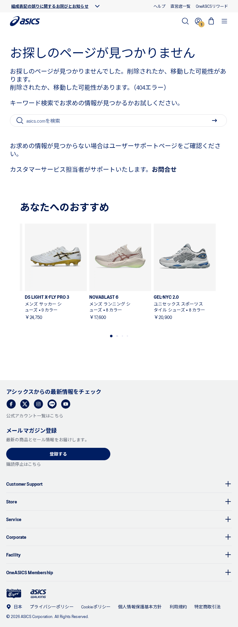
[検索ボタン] (214, 120)
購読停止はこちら (23, 464)
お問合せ (164, 169)
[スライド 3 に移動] (122, 336)
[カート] (211, 21)
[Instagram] (38, 404)
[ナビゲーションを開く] (224, 21)
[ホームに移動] (25, 21)
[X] (25, 404)
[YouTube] (66, 404)
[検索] (185, 21)
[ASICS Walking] (38, 594)
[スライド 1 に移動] (111, 336)
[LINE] (52, 404)
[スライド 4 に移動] (127, 336)
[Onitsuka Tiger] (14, 593)
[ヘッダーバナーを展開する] (97, 6)
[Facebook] (11, 404)
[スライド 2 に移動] (117, 336)
